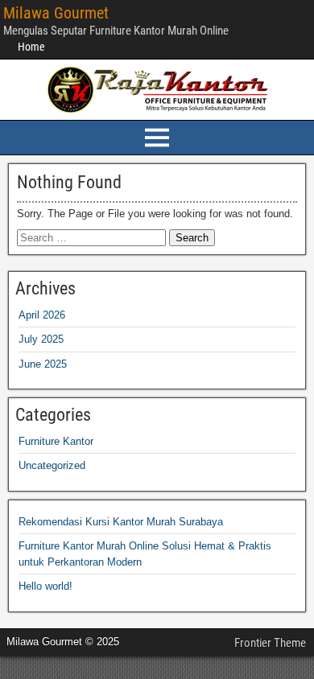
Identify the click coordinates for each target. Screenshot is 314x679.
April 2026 (42, 315)
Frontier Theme (270, 643)
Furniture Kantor (56, 441)
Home (31, 46)
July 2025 (41, 339)
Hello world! (45, 586)
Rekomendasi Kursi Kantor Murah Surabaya (121, 522)
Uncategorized (52, 465)
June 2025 (43, 364)
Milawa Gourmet (56, 13)
